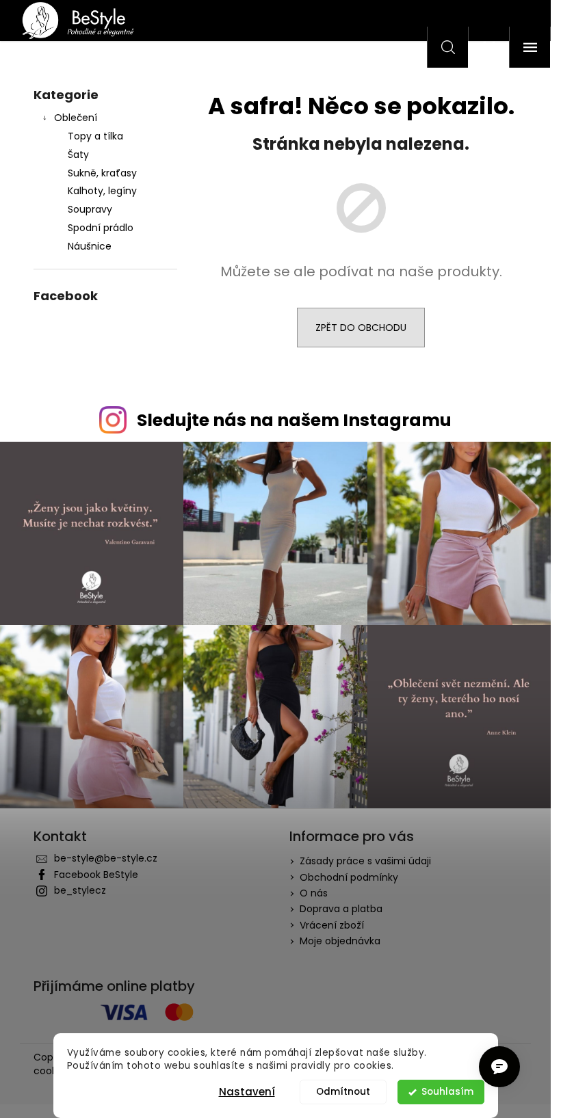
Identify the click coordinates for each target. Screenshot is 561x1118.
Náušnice (90, 246)
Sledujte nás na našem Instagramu (294, 420)
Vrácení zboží (332, 925)
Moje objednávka (340, 941)
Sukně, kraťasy (102, 173)
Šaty (78, 154)
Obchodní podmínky (349, 877)
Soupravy (90, 209)
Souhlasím (447, 1091)
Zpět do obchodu (360, 327)
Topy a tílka (95, 136)
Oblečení (75, 117)
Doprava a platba (341, 909)
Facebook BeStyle (96, 874)
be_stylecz (80, 890)
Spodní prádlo (100, 228)
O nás (314, 893)
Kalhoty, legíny (102, 191)
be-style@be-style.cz (105, 858)
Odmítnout (343, 1091)
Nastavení (247, 1091)
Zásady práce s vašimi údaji (365, 861)
